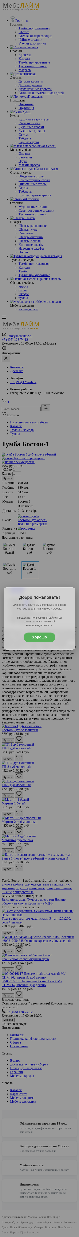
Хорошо (39, 637)
